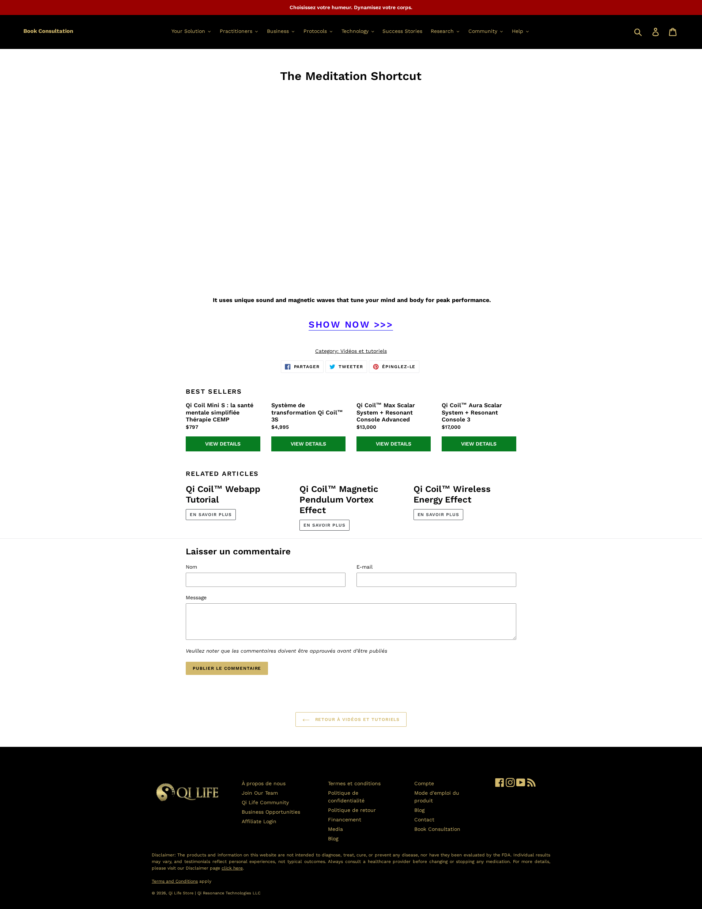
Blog (333, 838)
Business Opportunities (271, 812)
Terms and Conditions (175, 881)
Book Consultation (48, 31)
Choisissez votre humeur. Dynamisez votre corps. (351, 7)
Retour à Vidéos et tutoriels (356, 719)
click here (232, 868)
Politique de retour (352, 810)
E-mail (364, 567)
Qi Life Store (182, 893)
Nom (191, 567)
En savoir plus (210, 514)
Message (196, 597)
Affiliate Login (259, 821)
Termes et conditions (354, 783)
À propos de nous (264, 783)
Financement (344, 819)
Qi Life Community (265, 802)
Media (335, 829)
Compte (424, 783)
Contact (424, 819)
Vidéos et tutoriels (363, 351)
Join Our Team (260, 793)
